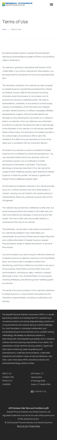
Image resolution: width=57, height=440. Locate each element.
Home (4, 29)
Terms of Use (22, 426)
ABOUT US (6, 373)
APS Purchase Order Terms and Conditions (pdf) (29, 408)
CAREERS (6, 384)
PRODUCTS (7, 381)
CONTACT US (40, 391)
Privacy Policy (34, 426)
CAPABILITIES (8, 377)
